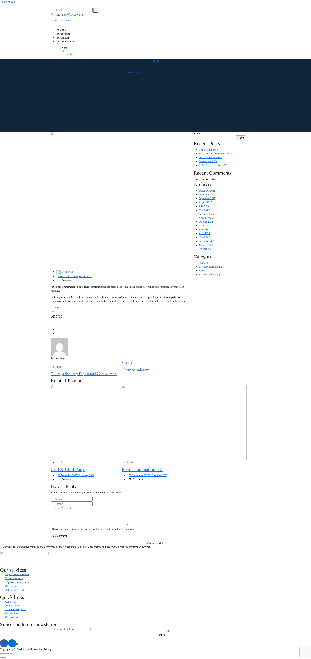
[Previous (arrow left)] (1, 657)
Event (156, 60)
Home (130, 72)
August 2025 (205, 202)
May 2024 (204, 229)
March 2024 (205, 237)
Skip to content (7, 1)
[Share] (4, 653)
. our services (62, 37)
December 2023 (207, 241)
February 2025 (206, 214)
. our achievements (65, 41)
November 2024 (207, 217)
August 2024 (205, 225)
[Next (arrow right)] (4, 657)
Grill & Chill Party (68, 469)
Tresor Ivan (67, 271)
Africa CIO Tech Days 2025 (213, 165)
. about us (61, 29)
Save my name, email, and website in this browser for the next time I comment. (93, 529)
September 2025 (207, 198)
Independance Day (208, 161)
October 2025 (206, 194)
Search (197, 133)
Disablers (203, 262)
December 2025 (207, 190)
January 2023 (206, 245)
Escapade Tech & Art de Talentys (216, 153)
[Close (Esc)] (1, 653)
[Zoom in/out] (11, 653)
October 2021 (206, 249)
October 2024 (206, 221)
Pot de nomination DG (142, 469)
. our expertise (63, 33)
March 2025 (205, 210)
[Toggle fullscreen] (7, 653)
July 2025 (204, 206)
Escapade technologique (211, 266)
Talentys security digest (211, 274)
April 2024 (204, 233)
